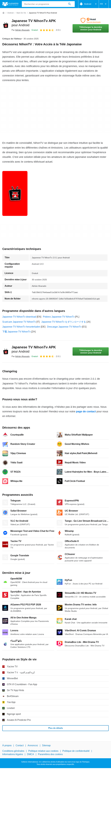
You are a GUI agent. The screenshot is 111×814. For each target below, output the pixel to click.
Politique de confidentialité (76, 751)
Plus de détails (55, 728)
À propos (7, 745)
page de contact (86, 411)
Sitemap (46, 745)
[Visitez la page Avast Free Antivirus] (91, 20)
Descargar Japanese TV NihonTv (64, 326)
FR (101, 4)
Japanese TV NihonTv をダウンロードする (63, 322)
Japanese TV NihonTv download (19, 316)
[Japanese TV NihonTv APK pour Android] (5, 25)
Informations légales (12, 754)
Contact (20, 745)
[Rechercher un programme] (69, 4)
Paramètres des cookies (50, 754)
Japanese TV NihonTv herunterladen (21, 326)
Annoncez (33, 745)
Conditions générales (13, 751)
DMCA (30, 754)
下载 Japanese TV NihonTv (16, 331)
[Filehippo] (10, 4)
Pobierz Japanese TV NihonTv (59, 316)
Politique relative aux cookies (43, 751)
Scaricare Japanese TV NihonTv (19, 322)
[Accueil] (3, 13)
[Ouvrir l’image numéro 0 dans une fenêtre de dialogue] (14, 193)
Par (21, 30)
